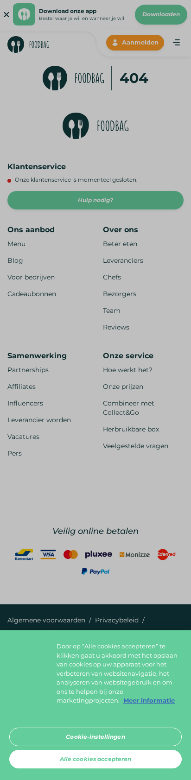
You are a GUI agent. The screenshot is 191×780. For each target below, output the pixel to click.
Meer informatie (149, 700)
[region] (95, 705)
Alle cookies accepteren (96, 758)
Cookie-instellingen (95, 736)
